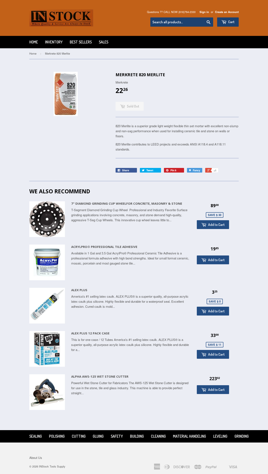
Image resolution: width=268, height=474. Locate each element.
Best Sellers (81, 42)
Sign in (204, 12)
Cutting (79, 436)
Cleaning (158, 436)
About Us (35, 457)
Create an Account (227, 12)
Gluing (98, 436)
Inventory (54, 42)
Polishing (57, 436)
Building (137, 436)
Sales (103, 42)
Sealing (35, 436)
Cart (231, 22)
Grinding (241, 436)
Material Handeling (189, 436)
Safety (117, 436)
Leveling (220, 436)
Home (33, 42)
